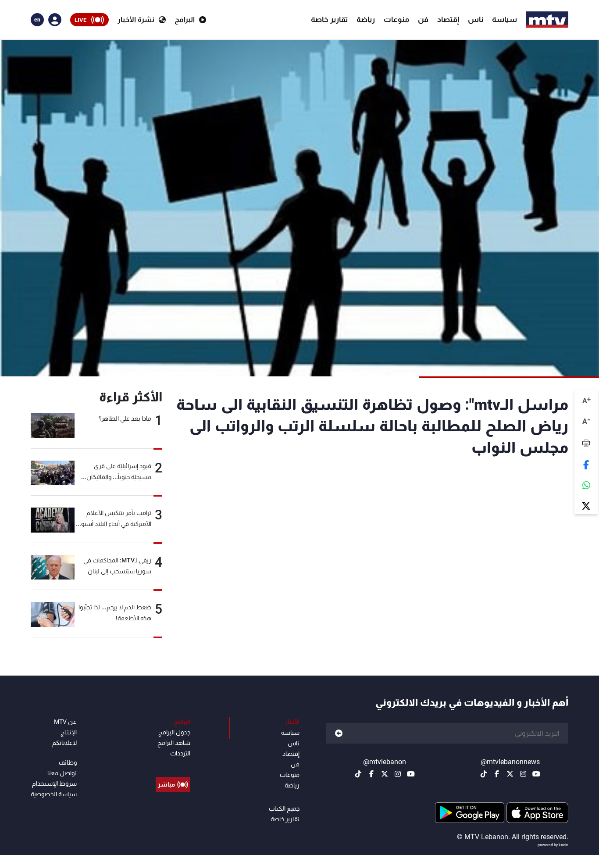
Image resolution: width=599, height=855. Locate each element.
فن (423, 19)
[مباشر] (173, 764)
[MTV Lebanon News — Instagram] (523, 773)
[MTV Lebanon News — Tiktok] (483, 773)
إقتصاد (448, 19)
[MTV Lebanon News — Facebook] (496, 773)
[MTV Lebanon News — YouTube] (536, 773)
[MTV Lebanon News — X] (510, 773)
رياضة (366, 19)
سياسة (504, 19)
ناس (475, 19)
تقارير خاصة (329, 19)
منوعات (396, 19)
